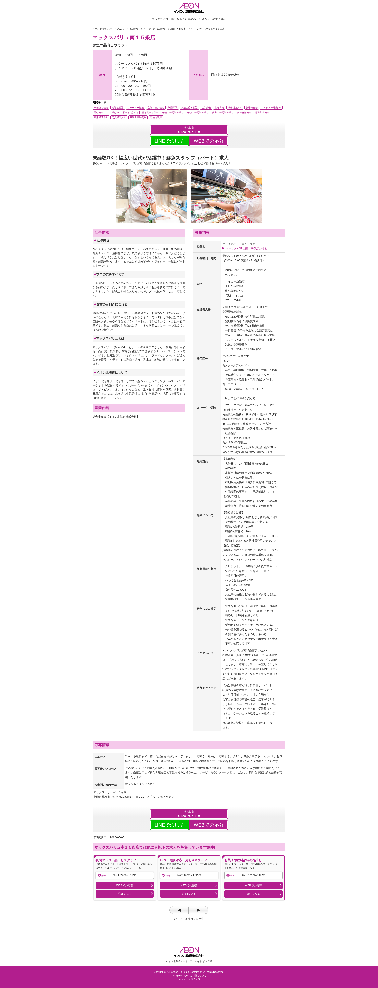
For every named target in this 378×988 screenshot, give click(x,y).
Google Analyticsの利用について (189, 975)
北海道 (171, 28)
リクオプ (195, 979)
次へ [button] (198, 910)
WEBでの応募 (209, 141)
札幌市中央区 (186, 28)
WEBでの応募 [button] (124, 885)
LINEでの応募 (169, 141)
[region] (125, 877)
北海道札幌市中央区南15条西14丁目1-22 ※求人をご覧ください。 (135, 796)
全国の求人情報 (156, 28)
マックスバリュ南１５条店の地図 (246, 248)
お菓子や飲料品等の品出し (243, 860)
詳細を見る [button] (125, 893)
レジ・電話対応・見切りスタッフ (183, 860)
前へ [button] (179, 910)
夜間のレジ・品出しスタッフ (116, 860)
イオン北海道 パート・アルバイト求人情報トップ (119, 28)
